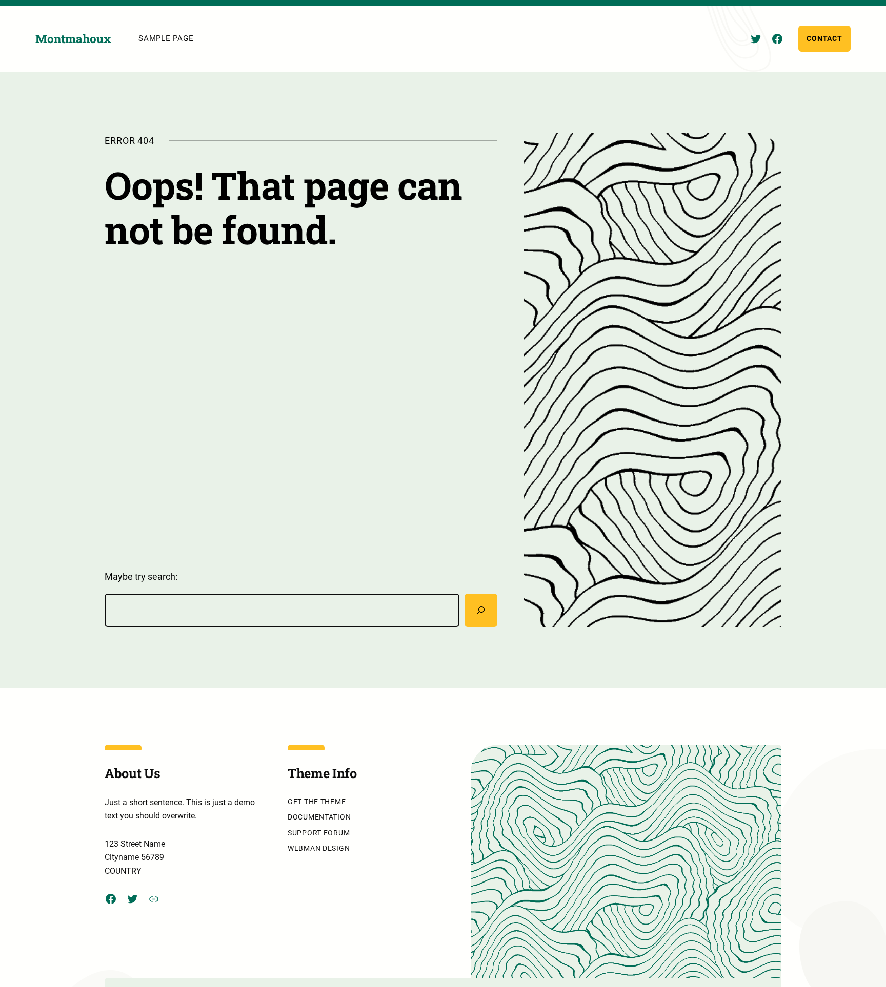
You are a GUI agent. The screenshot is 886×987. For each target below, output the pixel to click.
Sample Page (165, 38)
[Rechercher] (481, 610)
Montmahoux (73, 38)
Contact (824, 38)
